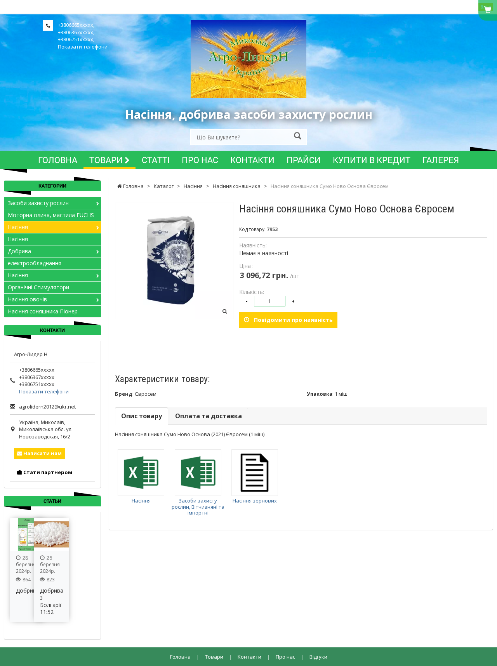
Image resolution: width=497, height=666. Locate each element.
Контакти (252, 159)
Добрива (19, 251)
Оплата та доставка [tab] (208, 416)
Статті (156, 159)
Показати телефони (83, 46)
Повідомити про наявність (291, 319)
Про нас (200, 159)
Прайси (304, 159)
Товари (107, 159)
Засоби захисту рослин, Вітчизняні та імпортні (198, 506)
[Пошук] (297, 136)
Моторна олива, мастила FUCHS (51, 215)
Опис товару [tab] (141, 416)
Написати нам (42, 453)
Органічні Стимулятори (38, 287)
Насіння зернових (255, 500)
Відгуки (318, 656)
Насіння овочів (27, 299)
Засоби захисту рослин (38, 203)
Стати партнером (47, 472)
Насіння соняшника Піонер (43, 311)
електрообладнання (34, 263)
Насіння (141, 500)
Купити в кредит (371, 159)
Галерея (440, 159)
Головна (57, 159)
